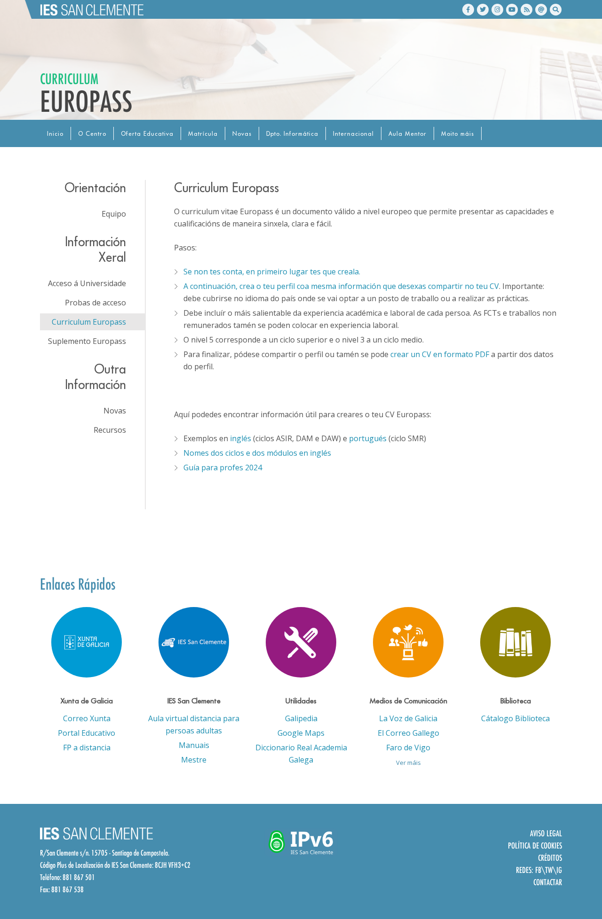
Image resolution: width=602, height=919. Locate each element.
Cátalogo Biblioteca (515, 718)
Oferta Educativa (147, 133)
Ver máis (408, 762)
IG (559, 870)
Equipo (114, 214)
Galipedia (301, 718)
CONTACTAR (547, 882)
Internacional (353, 133)
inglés (240, 438)
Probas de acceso (95, 302)
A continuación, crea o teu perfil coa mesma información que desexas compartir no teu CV (341, 286)
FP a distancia (87, 747)
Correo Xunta (87, 718)
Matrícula (203, 133)
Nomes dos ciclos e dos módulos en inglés (257, 453)
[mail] (541, 10)
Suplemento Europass (87, 341)
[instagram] (497, 10)
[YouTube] (512, 10)
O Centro (92, 133)
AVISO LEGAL (546, 833)
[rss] (526, 10)
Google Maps (301, 733)
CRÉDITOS (550, 858)
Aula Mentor (407, 133)
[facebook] (468, 10)
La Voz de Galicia (408, 718)
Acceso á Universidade (87, 283)
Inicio (55, 133)
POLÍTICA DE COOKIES (535, 845)
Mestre (193, 760)
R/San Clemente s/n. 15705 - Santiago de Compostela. (104, 852)
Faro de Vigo (408, 747)
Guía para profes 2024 (222, 467)
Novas (242, 133)
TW (549, 870)
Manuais (194, 745)
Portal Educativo (86, 733)
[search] (556, 10)
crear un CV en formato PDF (439, 354)
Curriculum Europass (89, 322)
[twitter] (483, 10)
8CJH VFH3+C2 (172, 865)
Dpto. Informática (292, 133)
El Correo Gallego (408, 733)
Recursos (110, 430)
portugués (368, 438)
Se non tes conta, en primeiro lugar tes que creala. (271, 271)
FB (538, 870)
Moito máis (457, 133)
